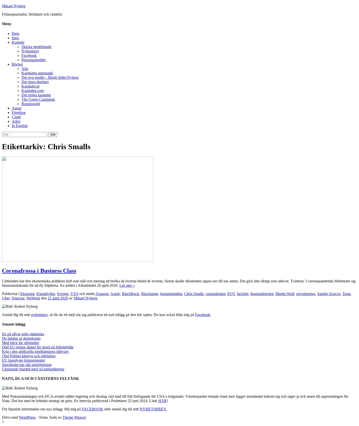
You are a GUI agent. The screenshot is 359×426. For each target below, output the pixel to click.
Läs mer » (127, 285)
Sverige (63, 294)
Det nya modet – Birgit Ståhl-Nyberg (50, 77)
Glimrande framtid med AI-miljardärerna (33, 369)
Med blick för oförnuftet (20, 343)
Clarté (16, 117)
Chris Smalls (194, 294)
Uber (6, 298)
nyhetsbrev (39, 315)
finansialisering (262, 294)
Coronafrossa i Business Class (39, 270)
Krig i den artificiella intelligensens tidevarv (35, 351)
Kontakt (18, 42)
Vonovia (17, 298)
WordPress (27, 417)
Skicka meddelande (36, 47)
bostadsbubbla (171, 294)
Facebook (29, 55)
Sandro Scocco (328, 294)
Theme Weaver (74, 417)
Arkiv (16, 121)
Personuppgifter (33, 60)
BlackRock (130, 294)
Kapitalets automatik (37, 73)
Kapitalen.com (32, 91)
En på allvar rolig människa (23, 334)
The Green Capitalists (38, 99)
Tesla (346, 294)
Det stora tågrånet (35, 82)
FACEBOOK (92, 409)
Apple (115, 294)
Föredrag (19, 112)
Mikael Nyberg (13, 6)
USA (74, 294)
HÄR (162, 401)
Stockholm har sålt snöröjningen (27, 365)
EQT (231, 294)
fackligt (242, 294)
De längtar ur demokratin (21, 338)
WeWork (33, 298)
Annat (16, 108)
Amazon (102, 294)
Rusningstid (30, 104)
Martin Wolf (284, 294)
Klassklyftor (45, 294)
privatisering (305, 294)
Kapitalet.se (30, 86)
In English (20, 126)
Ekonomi (27, 294)
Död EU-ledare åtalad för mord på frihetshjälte (38, 347)
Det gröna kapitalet (36, 95)
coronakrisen (215, 294)
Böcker (17, 64)
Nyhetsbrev (30, 51)
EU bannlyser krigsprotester (23, 360)
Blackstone (149, 294)
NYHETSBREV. (153, 409)
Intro (15, 38)
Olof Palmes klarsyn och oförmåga (28, 356)
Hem (15, 33)
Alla (24, 69)
